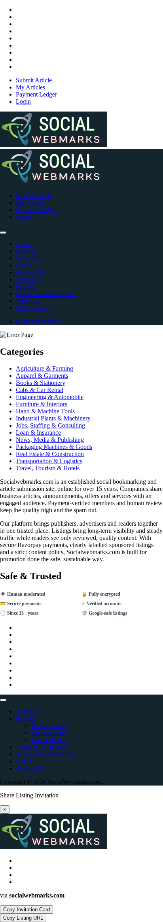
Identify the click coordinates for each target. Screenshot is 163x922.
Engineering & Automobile (49, 397)
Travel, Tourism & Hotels (48, 468)
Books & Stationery (40, 382)
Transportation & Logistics (49, 461)
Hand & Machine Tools (45, 411)
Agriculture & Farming (44, 368)
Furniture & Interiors (41, 404)
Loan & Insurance (38, 432)
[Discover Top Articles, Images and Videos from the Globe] (53, 145)
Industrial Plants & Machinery (53, 418)
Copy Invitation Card (26, 910)
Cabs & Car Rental (39, 389)
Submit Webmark (37, 321)
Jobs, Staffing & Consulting (50, 425)
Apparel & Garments (42, 375)
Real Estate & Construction (50, 454)
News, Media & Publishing (50, 439)
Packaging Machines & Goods (54, 446)
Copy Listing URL (23, 918)
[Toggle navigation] (3, 232)
